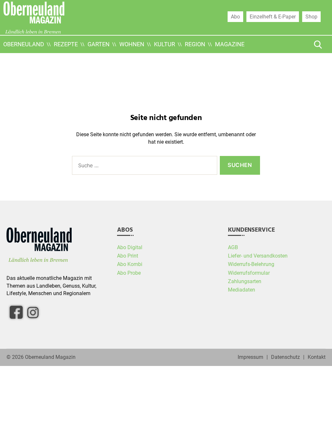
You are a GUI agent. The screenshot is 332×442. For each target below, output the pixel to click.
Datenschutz (285, 357)
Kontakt (317, 357)
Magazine (229, 44)
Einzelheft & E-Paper (273, 16)
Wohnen (131, 44)
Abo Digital (129, 247)
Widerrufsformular (249, 273)
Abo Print (127, 256)
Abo (235, 16)
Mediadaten (241, 290)
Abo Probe (129, 273)
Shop (311, 16)
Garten (99, 44)
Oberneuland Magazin (50, 357)
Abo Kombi (129, 264)
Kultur (164, 44)
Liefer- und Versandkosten (258, 256)
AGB (233, 247)
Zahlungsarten (244, 281)
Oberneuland (23, 44)
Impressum (250, 357)
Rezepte (66, 44)
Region (195, 44)
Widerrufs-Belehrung (251, 264)
